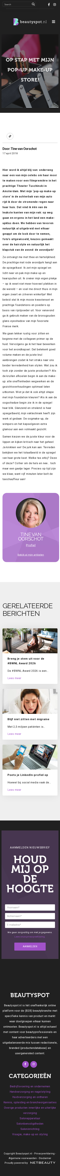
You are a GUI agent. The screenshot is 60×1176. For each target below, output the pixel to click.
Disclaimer (45, 1158)
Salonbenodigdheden (30, 1123)
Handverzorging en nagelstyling (30, 1091)
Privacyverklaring (44, 1153)
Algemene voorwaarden (23, 1158)
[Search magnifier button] (33, 4)
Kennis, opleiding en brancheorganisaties (30, 1102)
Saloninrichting (30, 1129)
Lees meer (14, 678)
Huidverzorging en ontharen (30, 1097)
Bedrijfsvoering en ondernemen (30, 1086)
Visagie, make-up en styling (30, 1134)
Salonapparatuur (30, 1118)
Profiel (31, 545)
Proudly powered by (16, 1163)
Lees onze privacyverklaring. (29, 936)
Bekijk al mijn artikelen (31, 554)
